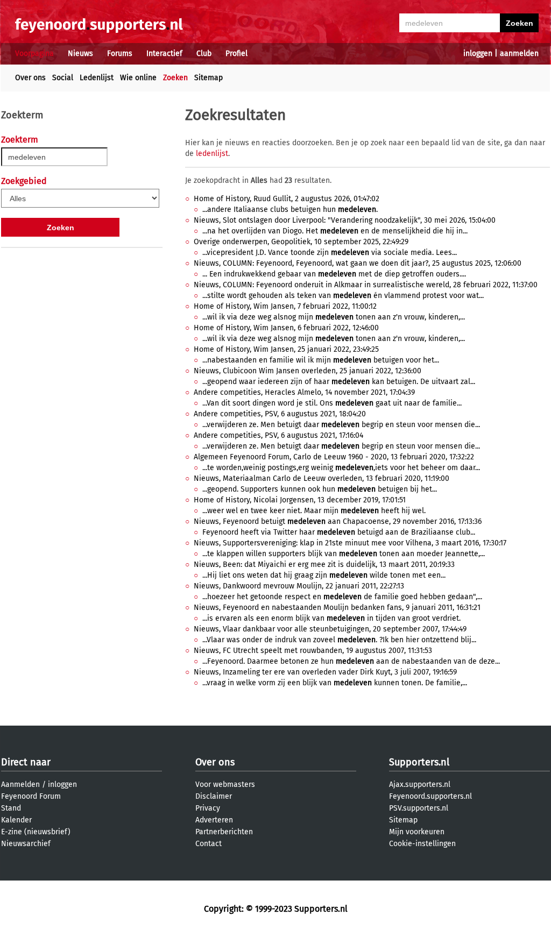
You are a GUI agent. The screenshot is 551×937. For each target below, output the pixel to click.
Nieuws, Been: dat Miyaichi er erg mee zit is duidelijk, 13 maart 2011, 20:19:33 (324, 564)
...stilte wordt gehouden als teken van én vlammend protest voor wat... (343, 295)
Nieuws (80, 53)
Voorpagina (34, 53)
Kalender (16, 820)
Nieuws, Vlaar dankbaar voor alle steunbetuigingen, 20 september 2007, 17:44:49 (330, 629)
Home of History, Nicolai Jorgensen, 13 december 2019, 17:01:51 (300, 500)
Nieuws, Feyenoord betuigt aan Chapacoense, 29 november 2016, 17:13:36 (338, 521)
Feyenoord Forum (31, 796)
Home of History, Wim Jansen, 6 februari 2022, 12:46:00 (286, 327)
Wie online (138, 77)
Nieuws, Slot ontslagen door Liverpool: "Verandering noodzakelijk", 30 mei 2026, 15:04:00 (345, 220)
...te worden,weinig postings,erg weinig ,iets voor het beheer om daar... (341, 467)
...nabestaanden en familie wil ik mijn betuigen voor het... (320, 360)
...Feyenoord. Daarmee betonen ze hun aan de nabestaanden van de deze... (351, 661)
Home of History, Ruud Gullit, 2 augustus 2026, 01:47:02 (286, 198)
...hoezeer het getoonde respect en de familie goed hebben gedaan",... (342, 596)
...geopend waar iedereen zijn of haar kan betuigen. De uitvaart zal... (338, 381)
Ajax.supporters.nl (419, 784)
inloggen (477, 53)
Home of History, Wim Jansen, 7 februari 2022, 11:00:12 (285, 306)
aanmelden (519, 53)
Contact (208, 843)
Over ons (30, 77)
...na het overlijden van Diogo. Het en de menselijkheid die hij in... (335, 231)
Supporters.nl (419, 762)
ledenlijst (212, 153)
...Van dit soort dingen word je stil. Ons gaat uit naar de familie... (332, 403)
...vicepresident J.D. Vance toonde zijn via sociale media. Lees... (329, 252)
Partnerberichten (224, 831)
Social (62, 77)
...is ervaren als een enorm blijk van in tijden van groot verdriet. (331, 618)
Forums (119, 53)
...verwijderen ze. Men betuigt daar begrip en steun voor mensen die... (341, 424)
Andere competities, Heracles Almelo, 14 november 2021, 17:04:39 (304, 392)
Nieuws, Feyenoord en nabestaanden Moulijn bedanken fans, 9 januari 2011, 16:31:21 (337, 607)
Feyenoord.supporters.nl (430, 796)
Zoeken (175, 77)
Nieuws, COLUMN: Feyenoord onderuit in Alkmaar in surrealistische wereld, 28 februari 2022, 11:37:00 (366, 284)
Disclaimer (213, 796)
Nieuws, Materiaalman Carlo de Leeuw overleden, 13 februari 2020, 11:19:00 (321, 478)
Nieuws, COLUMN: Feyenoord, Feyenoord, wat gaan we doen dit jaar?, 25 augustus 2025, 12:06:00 (357, 263)
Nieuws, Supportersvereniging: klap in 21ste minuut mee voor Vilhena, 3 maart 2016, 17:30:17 (350, 543)
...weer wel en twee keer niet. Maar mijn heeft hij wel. (314, 510)
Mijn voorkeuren (416, 831)
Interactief (164, 53)
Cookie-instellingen (422, 843)
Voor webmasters (225, 784)
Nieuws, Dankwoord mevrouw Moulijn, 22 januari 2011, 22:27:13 (299, 586)
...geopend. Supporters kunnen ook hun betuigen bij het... (319, 489)
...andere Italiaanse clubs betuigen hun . (290, 209)
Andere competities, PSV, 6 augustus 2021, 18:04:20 (280, 413)
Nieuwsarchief (26, 843)
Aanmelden (20, 784)
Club (203, 53)
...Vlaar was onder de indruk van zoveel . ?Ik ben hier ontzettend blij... (339, 639)
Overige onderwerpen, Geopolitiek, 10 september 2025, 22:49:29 (301, 241)
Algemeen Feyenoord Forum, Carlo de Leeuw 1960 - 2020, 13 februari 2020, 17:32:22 (334, 457)
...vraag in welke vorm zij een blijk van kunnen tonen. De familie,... (334, 682)
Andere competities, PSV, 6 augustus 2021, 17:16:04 (278, 435)
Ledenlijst (97, 77)
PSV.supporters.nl (418, 808)
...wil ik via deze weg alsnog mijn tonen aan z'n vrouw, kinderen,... (333, 317)
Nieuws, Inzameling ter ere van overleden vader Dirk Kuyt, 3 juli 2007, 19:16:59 (325, 672)
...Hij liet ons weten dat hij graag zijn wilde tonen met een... (324, 575)
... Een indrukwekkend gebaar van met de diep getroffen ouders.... (334, 274)
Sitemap (208, 77)
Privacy (207, 808)
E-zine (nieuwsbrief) (35, 831)
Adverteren (214, 820)
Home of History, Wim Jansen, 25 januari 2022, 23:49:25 (286, 349)
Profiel (236, 53)
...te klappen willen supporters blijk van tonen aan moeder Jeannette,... (343, 553)
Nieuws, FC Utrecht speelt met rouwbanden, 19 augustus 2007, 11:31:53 (313, 650)
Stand (11, 808)
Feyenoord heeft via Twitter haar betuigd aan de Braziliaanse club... (338, 532)
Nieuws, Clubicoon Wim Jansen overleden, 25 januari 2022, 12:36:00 (307, 370)
